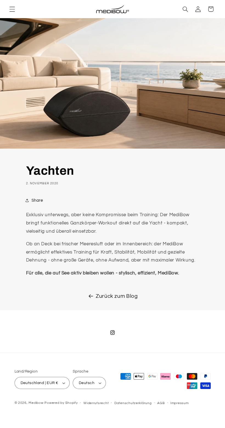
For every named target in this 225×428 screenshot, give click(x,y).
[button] (12, 9)
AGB (161, 403)
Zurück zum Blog (116, 296)
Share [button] (37, 200)
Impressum (179, 403)
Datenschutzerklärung (133, 403)
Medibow (36, 402)
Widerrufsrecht (96, 403)
